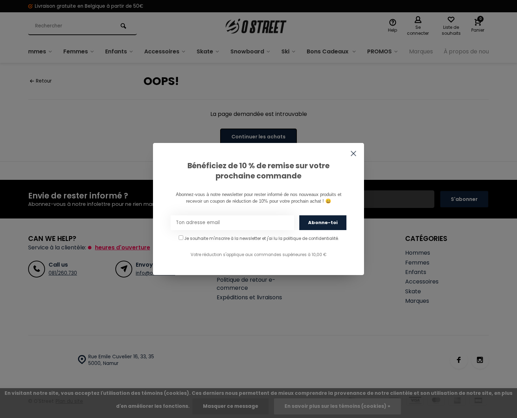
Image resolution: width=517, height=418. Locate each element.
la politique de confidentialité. (309, 238)
